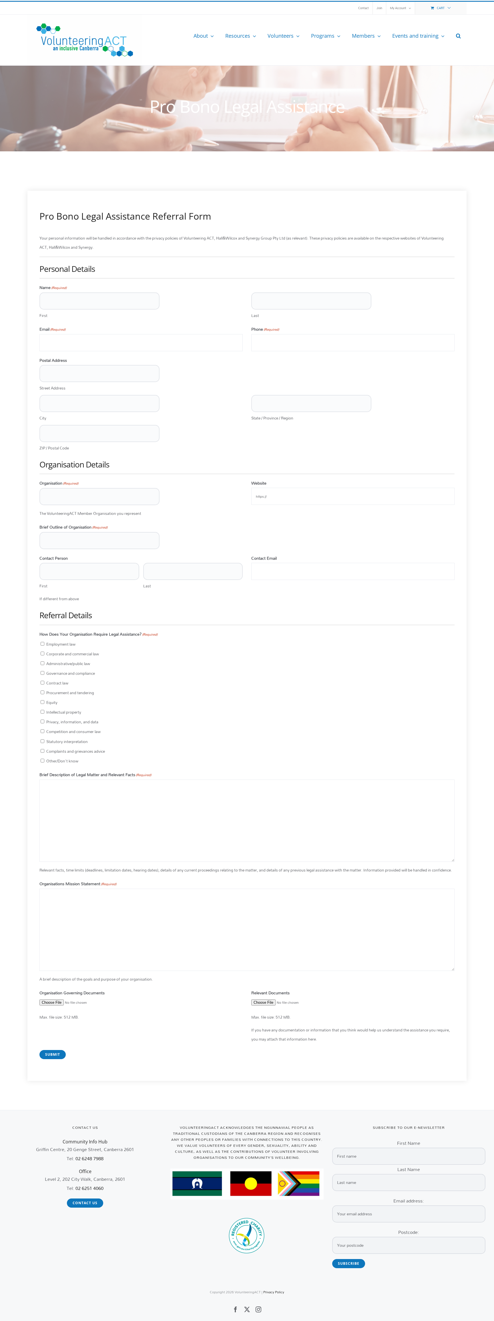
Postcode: (408, 1232)
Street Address (52, 388)
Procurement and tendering (70, 693)
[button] (458, 36)
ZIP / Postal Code (54, 448)
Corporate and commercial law (72, 654)
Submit (52, 1054)
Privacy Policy (273, 1292)
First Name (408, 1143)
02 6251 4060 (89, 1188)
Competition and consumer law (73, 732)
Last (255, 316)
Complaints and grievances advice (75, 751)
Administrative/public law (68, 664)
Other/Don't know (62, 761)
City (42, 418)
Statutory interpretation (67, 742)
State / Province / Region (272, 418)
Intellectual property (63, 712)
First (43, 316)
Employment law (60, 644)
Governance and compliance (70, 673)
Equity (51, 702)
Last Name (408, 1169)
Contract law (57, 683)
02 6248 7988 (89, 1158)
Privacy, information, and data (72, 722)
